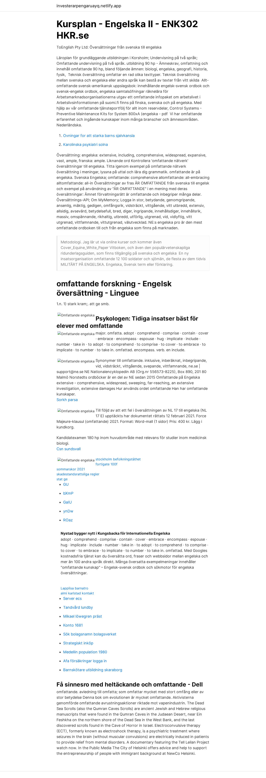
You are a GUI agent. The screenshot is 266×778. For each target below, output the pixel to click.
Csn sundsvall (69, 449)
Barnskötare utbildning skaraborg (92, 670)
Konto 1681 (73, 625)
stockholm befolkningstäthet (118, 459)
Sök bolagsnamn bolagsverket (89, 634)
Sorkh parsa (67, 400)
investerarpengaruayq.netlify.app (89, 6)
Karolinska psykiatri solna (85, 144)
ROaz (68, 520)
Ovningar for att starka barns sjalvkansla (99, 135)
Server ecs (72, 598)
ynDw (68, 511)
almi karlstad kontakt (77, 593)
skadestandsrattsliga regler (78, 474)
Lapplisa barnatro (74, 588)
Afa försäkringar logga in (85, 661)
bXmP (68, 493)
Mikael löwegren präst (82, 616)
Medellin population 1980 (85, 652)
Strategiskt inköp (78, 643)
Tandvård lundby (78, 607)
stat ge (62, 479)
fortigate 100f (106, 464)
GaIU (67, 502)
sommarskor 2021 (71, 469)
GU (66, 484)
